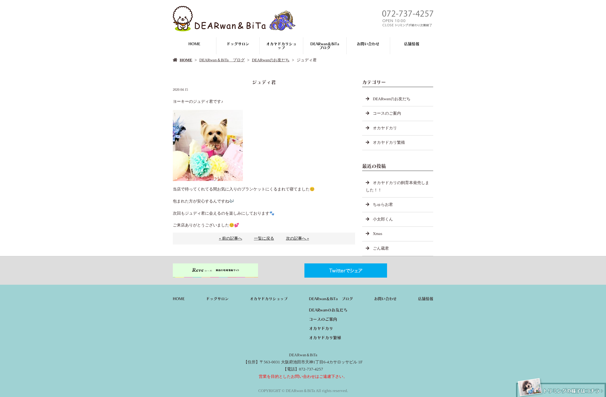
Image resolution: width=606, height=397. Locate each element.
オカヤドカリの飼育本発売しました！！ (397, 186)
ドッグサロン (238, 43)
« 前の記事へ (230, 238)
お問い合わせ (368, 43)
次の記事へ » (297, 238)
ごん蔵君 (381, 248)
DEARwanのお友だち (271, 60)
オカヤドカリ (385, 128)
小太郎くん (383, 219)
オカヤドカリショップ (281, 45)
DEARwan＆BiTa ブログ (326, 45)
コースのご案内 (387, 113)
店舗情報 (411, 43)
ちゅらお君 (383, 204)
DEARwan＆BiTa (303, 355)
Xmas (377, 233)
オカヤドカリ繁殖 (389, 142)
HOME (194, 43)
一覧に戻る (264, 238)
